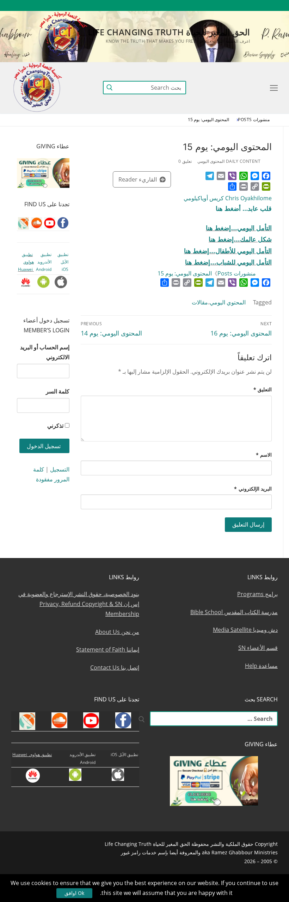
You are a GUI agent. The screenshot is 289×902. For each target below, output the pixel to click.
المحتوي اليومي (228, 302)
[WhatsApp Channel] (207, 5)
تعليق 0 (185, 161)
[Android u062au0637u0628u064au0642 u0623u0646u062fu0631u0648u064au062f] (182, 5)
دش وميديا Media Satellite (245, 630)
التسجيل (59, 469)
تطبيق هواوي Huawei (26, 262)
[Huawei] (157, 5)
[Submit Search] (110, 87)
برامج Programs (257, 594)
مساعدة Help (261, 666)
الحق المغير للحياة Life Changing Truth (169, 32)
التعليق (262, 389)
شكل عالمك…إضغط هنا (240, 239)
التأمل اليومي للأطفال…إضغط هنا (228, 251)
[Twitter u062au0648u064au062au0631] (233, 5)
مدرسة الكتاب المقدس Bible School (234, 612)
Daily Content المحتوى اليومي (229, 161)
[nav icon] (272, 87)
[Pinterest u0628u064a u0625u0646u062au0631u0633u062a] (195, 5)
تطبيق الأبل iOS (62, 262)
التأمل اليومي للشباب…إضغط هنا (228, 262)
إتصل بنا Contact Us (114, 667)
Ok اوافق (74, 893)
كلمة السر (57, 391)
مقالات (200, 302)
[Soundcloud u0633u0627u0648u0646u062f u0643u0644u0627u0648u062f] (246, 5)
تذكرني (55, 425)
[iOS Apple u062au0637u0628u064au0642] (169, 5)
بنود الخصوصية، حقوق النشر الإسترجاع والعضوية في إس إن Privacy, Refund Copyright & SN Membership (78, 604)
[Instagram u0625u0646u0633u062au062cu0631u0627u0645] (220, 5)
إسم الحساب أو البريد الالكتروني (44, 352)
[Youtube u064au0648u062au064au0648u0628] (259, 5)
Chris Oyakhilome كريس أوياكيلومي (228, 198)
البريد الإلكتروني (253, 488)
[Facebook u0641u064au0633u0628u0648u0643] (271, 5)
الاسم (264, 454)
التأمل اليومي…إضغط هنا (239, 228)
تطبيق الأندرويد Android (43, 262)
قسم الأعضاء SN (258, 648)
